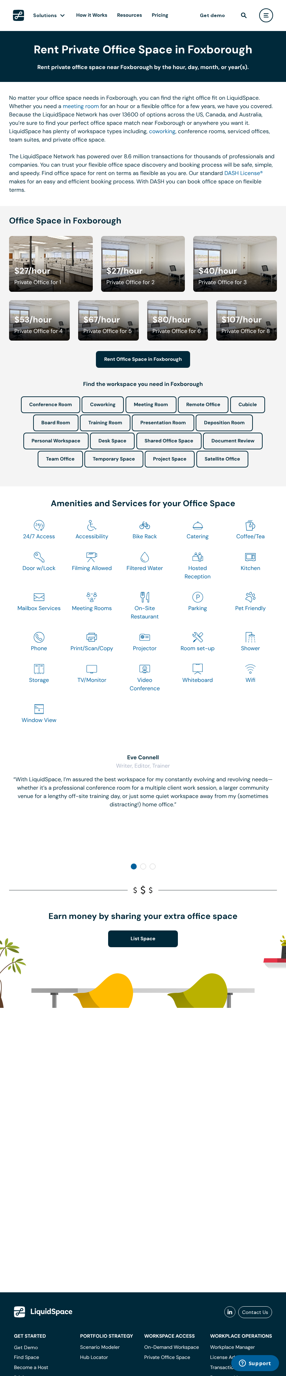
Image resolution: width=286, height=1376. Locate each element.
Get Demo (26, 1347)
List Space (143, 939)
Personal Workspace (56, 441)
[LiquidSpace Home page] (18, 15)
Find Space (26, 1357)
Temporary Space (114, 459)
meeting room (81, 106)
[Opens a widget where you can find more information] (255, 1364)
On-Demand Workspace (171, 1347)
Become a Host (31, 1367)
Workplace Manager (232, 1347)
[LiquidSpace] (43, 1311)
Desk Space (112, 441)
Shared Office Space (169, 441)
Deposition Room (224, 423)
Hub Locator (94, 1357)
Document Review (232, 441)
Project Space (170, 459)
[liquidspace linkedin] (229, 1312)
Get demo (212, 15)
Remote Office (203, 405)
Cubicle (248, 405)
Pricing (160, 15)
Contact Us (255, 1312)
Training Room (105, 423)
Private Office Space (167, 1357)
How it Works (91, 15)
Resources (129, 15)
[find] (244, 15)
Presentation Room (163, 423)
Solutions (45, 15)
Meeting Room (151, 405)
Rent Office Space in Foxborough (143, 359)
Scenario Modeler (100, 1347)
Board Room (56, 423)
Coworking (102, 405)
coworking (162, 131)
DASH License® (243, 173)
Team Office (60, 459)
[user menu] (266, 15)
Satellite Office (222, 459)
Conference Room (50, 405)
